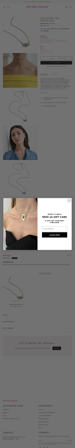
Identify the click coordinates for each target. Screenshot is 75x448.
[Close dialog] (69, 200)
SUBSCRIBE (55, 234)
